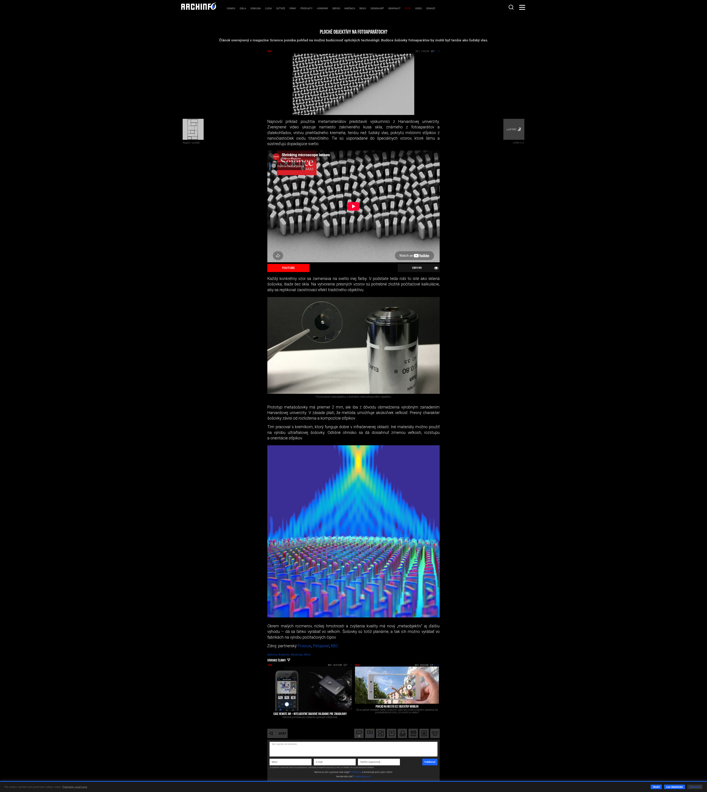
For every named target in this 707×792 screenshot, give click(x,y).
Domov (231, 8)
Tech (269, 51)
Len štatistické (674, 787)
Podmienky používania (74, 787)
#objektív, (284, 654)
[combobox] (511, 7)
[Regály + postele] (193, 129)
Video (418, 8)
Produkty (306, 8)
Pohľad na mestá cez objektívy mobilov (397, 706)
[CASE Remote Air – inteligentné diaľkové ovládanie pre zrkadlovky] (310, 689)
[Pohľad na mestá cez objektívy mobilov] (397, 685)
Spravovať (695, 787)
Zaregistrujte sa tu (362, 776)
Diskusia (255, 8)
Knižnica (349, 8)
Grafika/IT (394, 8)
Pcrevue (304, 646)
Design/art (377, 8)
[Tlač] (402, 733)
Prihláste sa (355, 772)
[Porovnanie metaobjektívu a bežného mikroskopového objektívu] (353, 345)
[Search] (511, 7)
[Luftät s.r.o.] (513, 129)
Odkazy (430, 8)
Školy (362, 8)
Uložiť (656, 787)
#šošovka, (297, 654)
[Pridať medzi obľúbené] (424, 733)
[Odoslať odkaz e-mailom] (413, 733)
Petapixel (321, 646)
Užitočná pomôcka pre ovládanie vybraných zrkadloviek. (310, 717)
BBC (334, 646)
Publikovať (430, 762)
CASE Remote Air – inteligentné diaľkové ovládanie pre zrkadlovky (310, 714)
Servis (336, 8)
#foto (307, 654)
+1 (351, 665)
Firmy (292, 8)
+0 (438, 665)
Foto (408, 8)
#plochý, (272, 654)
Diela (243, 8)
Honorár (322, 8)
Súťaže (280, 8)
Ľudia (268, 8)
